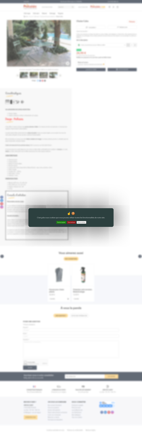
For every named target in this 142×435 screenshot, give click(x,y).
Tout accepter (61, 222)
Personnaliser (81, 222)
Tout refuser (71, 222)
